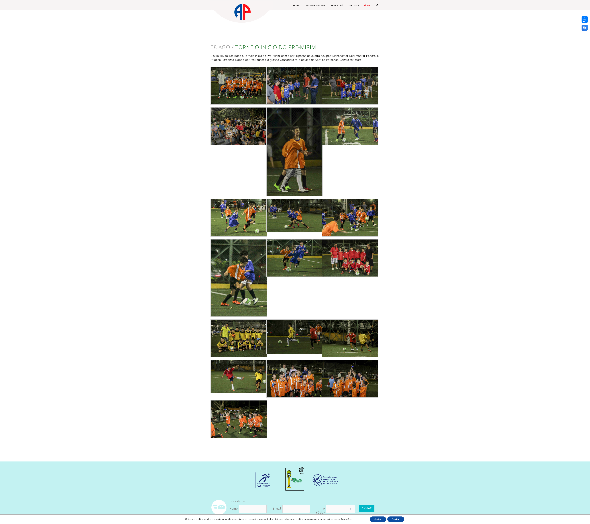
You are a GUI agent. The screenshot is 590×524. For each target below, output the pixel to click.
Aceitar (378, 519)
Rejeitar (396, 519)
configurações (344, 519)
